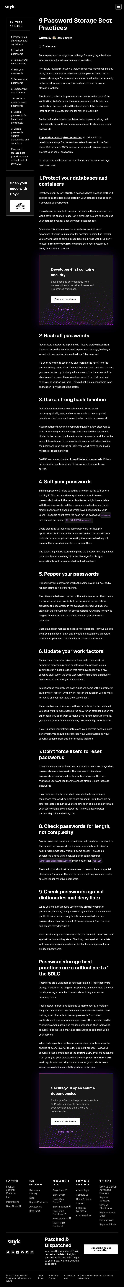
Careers (80, 1203)
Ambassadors (83, 1215)
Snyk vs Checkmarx (106, 1206)
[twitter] (8, 1252)
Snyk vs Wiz (106, 1220)
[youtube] (13, 1252)
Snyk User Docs (58, 1201)
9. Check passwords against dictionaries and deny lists (20, 136)
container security (59, 243)
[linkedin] (17, 1252)
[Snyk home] (9, 6)
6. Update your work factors (19, 90)
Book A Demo (83, 1199)
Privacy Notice (53, 1276)
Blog (31, 1198)
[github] (22, 1252)
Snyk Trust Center (59, 1224)
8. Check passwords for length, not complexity (19, 117)
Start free (64, 309)
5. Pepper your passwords (19, 81)
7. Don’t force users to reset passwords (18, 102)
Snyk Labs (59, 1190)
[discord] (32, 1252)
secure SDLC (84, 1052)
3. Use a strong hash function (19, 61)
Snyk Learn (59, 1194)
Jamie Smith (64, 38)
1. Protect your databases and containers (19, 40)
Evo (8, 1197)
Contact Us (82, 1194)
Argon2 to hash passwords (86, 459)
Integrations (12, 1201)
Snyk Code (104, 1057)
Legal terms (41, 1276)
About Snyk (82, 1190)
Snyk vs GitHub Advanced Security (108, 1190)
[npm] (27, 1252)
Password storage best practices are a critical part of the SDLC (19, 156)
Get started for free (20, 206)
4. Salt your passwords (17, 71)
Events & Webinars (81, 1209)
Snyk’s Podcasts (38, 1202)
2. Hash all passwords (17, 52)
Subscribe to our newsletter (101, 1249)
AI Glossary (35, 1206)
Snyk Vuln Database (58, 1212)
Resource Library (34, 1192)
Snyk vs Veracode (105, 1199)
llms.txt (33, 1211)
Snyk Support (60, 1206)
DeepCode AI (13, 1206)
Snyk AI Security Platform (11, 1190)
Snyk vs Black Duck (108, 1214)
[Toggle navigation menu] (119, 7)
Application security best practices (60, 137)
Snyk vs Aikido (108, 1224)
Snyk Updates (60, 1218)
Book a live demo (65, 299)
